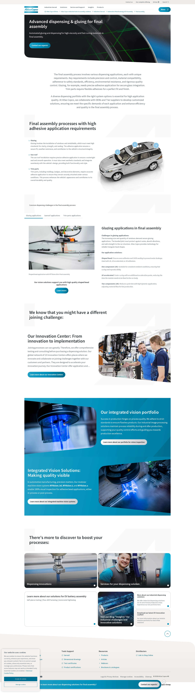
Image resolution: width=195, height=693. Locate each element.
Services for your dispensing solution (134, 570)
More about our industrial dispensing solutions (153, 600)
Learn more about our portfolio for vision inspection (124, 442)
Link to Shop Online (145, 655)
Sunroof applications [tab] (52, 215)
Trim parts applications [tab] (72, 215)
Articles (104, 659)
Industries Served (50, 7)
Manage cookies (126, 676)
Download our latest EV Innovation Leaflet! (153, 618)
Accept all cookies (20, 679)
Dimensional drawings (72, 659)
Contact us (129, 2)
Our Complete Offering (143, 2)
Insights (91, 7)
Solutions (63, 7)
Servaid (67, 655)
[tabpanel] (97, 257)
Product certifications (72, 667)
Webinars (104, 663)
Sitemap (148, 676)
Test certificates (70, 663)
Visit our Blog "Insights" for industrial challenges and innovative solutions (116, 609)
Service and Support (77, 7)
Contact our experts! (40, 45)
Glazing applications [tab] (33, 215)
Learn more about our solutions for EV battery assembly (60, 609)
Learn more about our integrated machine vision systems (52, 501)
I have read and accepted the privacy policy (93, 158)
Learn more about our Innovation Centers (46, 374)
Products (100, 7)
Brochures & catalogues (110, 667)
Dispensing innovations (60, 570)
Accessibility (139, 676)
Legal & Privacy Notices (110, 676)
